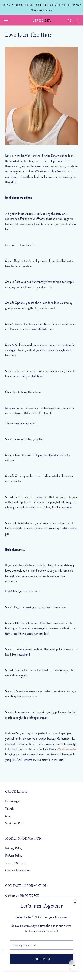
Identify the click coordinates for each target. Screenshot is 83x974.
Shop (8, 815)
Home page (12, 801)
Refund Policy (13, 855)
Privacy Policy (13, 848)
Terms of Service (15, 863)
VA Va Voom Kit (67, 749)
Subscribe (41, 959)
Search (9, 808)
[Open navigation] (6, 20)
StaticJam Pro (13, 823)
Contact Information (17, 870)
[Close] (75, 902)
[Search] (70, 20)
